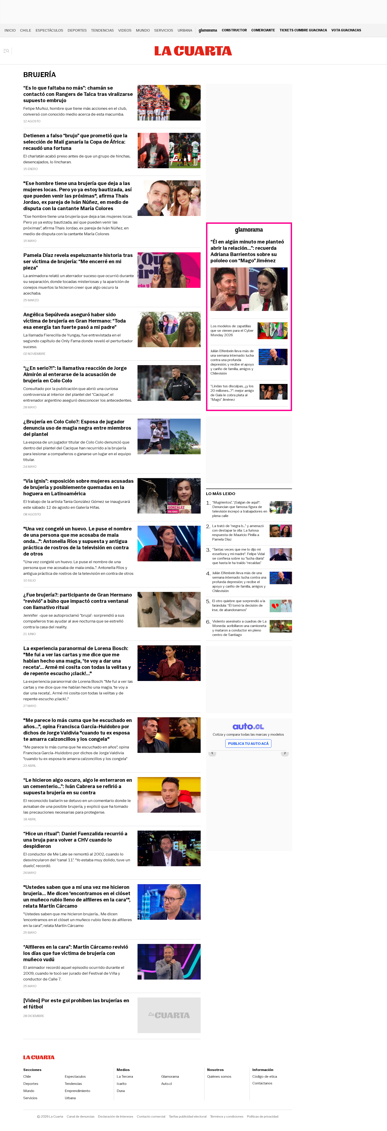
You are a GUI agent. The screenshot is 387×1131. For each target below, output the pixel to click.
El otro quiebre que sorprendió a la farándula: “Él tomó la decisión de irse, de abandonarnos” (238, 605)
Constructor (234, 30)
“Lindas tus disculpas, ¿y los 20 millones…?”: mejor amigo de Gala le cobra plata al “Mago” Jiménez (232, 393)
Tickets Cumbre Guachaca (303, 30)
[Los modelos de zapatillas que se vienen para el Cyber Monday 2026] (273, 331)
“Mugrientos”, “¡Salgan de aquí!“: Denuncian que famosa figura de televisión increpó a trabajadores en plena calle (239, 509)
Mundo (143, 30)
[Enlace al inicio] (249, 231)
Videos (124, 30)
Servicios (163, 30)
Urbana (185, 30)
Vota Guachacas (346, 30)
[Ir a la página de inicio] (193, 51)
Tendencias (102, 30)
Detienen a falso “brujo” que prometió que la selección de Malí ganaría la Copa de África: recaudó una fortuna (75, 142)
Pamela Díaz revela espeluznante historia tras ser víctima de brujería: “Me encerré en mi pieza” (78, 261)
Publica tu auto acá (248, 743)
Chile (25, 30)
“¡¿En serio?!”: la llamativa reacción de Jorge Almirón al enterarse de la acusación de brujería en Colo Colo (75, 374)
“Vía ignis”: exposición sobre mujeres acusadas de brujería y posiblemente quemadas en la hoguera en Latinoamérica (78, 487)
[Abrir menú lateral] (8, 50)
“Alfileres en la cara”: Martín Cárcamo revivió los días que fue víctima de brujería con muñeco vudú (75, 953)
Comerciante (263, 30)
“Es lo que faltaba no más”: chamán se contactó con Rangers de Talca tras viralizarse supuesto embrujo (78, 94)
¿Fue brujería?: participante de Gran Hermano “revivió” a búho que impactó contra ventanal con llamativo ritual (77, 601)
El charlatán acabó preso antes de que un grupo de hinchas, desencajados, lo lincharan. (76, 159)
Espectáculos (49, 30)
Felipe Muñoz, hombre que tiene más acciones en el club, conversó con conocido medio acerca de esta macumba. (75, 111)
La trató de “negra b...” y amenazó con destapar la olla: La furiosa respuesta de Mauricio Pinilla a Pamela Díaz (238, 533)
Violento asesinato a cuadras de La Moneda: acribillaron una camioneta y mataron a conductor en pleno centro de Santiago (239, 628)
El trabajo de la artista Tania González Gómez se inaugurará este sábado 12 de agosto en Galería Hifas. (76, 504)
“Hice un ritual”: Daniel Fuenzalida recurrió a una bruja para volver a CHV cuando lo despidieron (75, 840)
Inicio (10, 30)
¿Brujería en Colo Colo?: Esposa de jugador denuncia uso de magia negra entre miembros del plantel (77, 428)
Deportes (77, 30)
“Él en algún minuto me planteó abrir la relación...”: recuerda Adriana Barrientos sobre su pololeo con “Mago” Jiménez (247, 251)
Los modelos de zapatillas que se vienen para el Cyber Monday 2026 (232, 330)
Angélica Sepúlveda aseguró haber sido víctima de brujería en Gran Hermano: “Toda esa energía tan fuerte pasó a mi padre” (74, 321)
